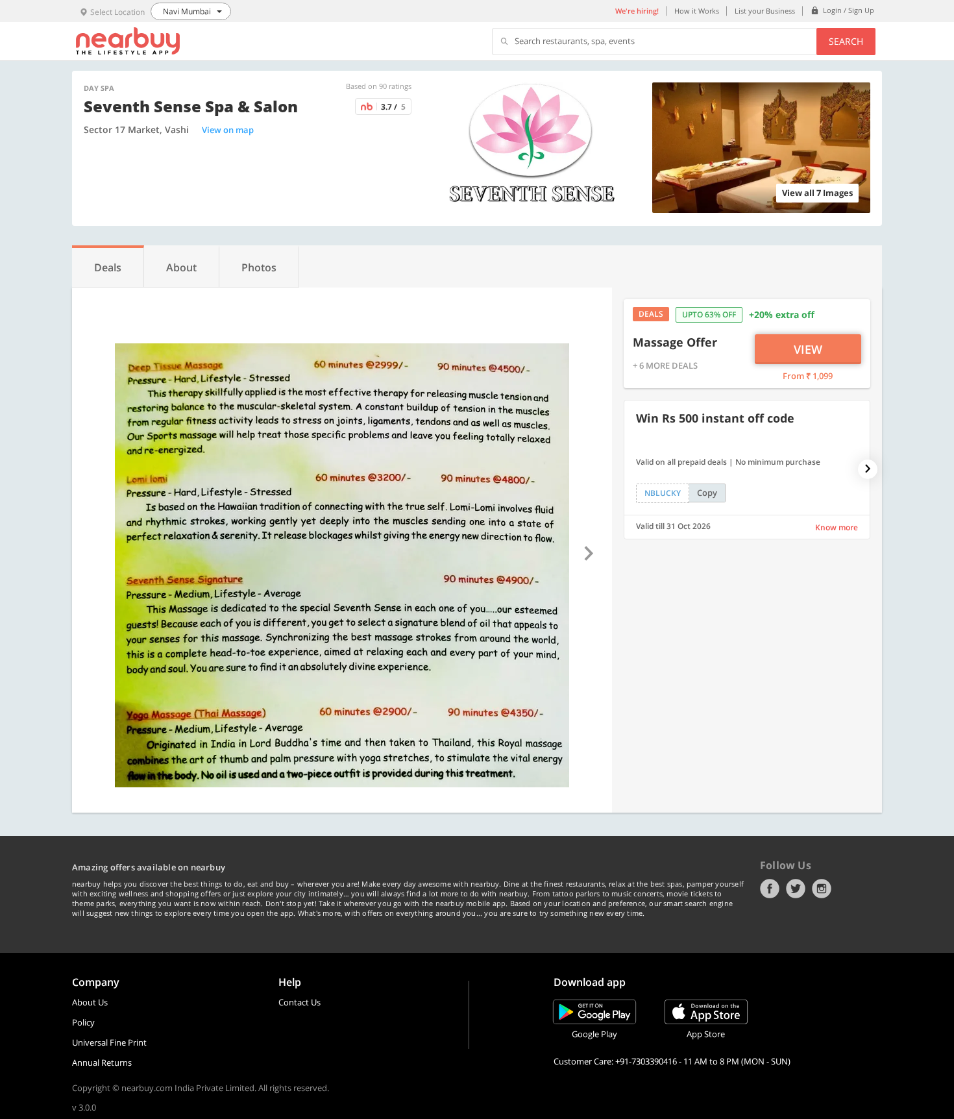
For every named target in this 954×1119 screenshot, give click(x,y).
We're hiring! (637, 11)
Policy (83, 1022)
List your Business (765, 11)
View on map (228, 130)
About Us (90, 1002)
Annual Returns (102, 1062)
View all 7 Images (817, 193)
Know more (836, 527)
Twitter (795, 888)
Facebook (769, 888)
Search (846, 41)
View (808, 349)
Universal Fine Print (109, 1042)
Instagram (821, 888)
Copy (707, 492)
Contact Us (299, 1002)
